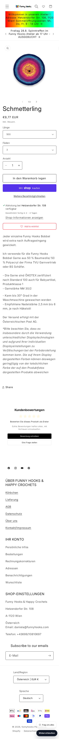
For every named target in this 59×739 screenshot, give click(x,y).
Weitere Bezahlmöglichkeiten (29, 196)
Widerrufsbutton (47, 733)
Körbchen (11, 492)
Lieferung (11, 499)
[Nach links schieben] (22, 102)
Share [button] (9, 387)
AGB (8, 506)
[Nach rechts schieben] (36, 102)
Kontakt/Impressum (18, 527)
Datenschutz (13, 513)
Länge (6, 127)
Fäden (6, 143)
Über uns (11, 520)
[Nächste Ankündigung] (53, 34)
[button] (7, 6)
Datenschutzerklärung (35, 731)
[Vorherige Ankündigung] (6, 34)
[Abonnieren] (49, 655)
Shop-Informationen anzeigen (24, 217)
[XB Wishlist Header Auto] (43, 6)
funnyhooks (28, 727)
